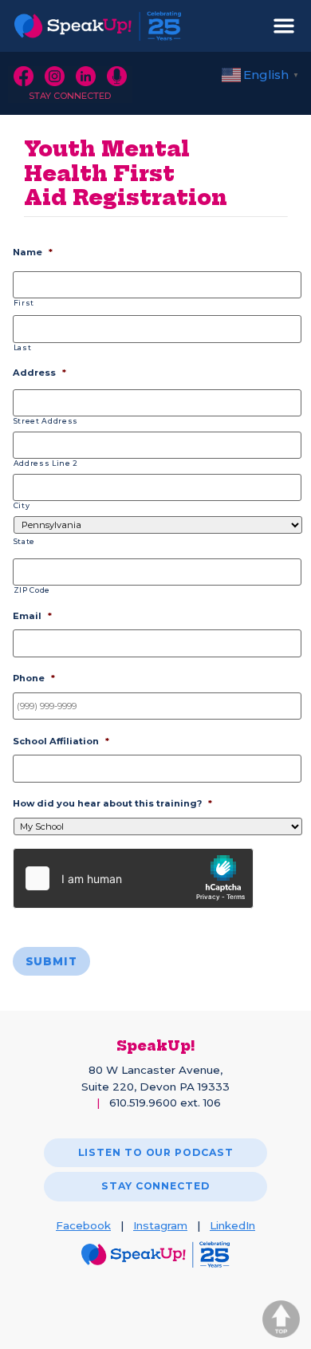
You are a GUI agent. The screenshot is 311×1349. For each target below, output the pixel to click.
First (24, 302)
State (24, 541)
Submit (51, 961)
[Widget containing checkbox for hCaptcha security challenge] (133, 878)
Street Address (46, 420)
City (22, 505)
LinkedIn (232, 1225)
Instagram (160, 1225)
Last (23, 347)
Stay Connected (70, 95)
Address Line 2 (46, 463)
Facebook (83, 1225)
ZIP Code (32, 590)
